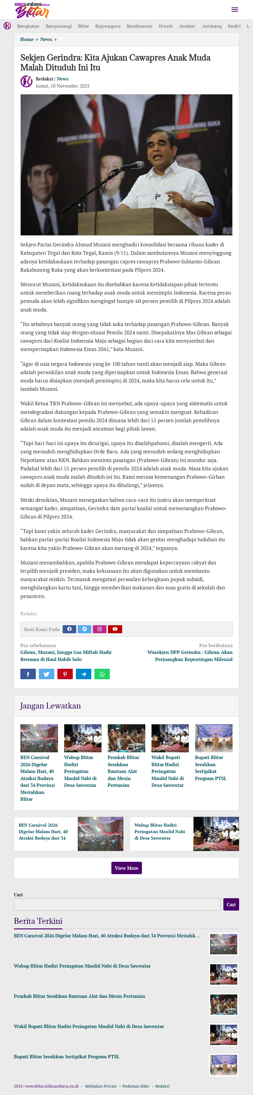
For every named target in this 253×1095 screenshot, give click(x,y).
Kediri (234, 26)
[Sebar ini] (28, 674)
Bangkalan (28, 26)
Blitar (83, 26)
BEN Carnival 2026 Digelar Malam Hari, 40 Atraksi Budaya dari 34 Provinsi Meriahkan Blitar (37, 778)
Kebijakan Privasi (101, 1086)
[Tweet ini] (46, 674)
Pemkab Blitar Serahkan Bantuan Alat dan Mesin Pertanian (123, 771)
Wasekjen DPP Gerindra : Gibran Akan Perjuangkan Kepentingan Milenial (190, 652)
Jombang (212, 26)
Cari (18, 894)
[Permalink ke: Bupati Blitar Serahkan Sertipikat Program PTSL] (214, 738)
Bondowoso (139, 26)
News (62, 79)
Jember (187, 26)
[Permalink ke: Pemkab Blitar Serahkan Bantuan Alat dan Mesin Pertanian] (126, 738)
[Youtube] (115, 629)
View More (127, 868)
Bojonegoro (108, 26)
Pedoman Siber (136, 1086)
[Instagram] (99, 629)
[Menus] (234, 10)
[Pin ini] (65, 674)
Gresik (166, 26)
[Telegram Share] (83, 674)
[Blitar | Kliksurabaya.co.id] (32, 9)
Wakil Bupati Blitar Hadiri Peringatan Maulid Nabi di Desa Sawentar (167, 771)
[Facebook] (69, 629)
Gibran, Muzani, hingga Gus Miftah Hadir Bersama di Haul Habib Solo (66, 652)
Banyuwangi (59, 26)
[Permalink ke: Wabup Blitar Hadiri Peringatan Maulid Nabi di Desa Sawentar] (83, 738)
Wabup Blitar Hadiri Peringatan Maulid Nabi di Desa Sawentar (80, 771)
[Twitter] (84, 629)
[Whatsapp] (102, 674)
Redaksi (163, 1086)
